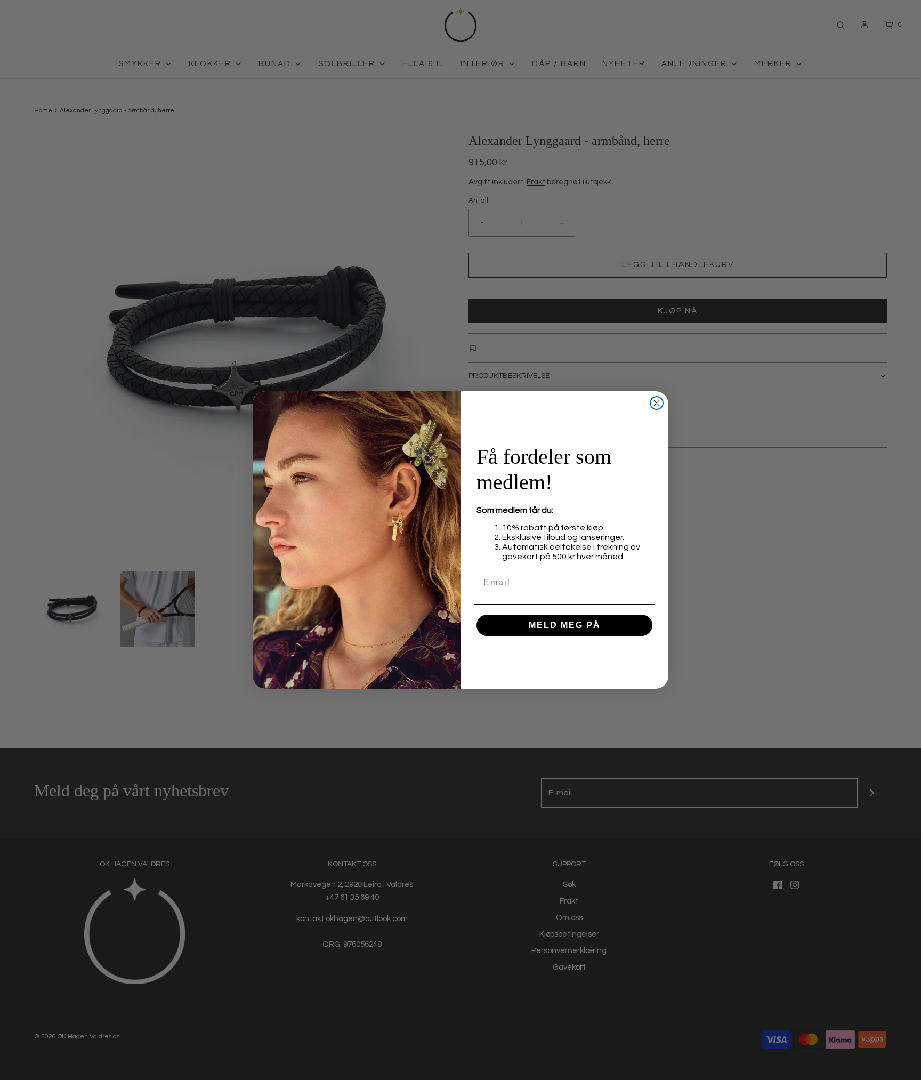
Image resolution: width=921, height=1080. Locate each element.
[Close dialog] (656, 403)
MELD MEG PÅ (565, 625)
